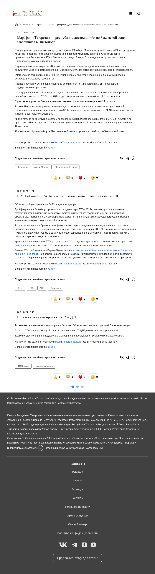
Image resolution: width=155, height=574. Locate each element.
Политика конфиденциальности (77, 533)
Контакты (77, 498)
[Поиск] (139, 13)
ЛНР (42, 288)
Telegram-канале (71, 142)
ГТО (32, 288)
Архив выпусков (77, 515)
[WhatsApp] (133, 158)
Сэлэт (20, 288)
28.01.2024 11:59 (25, 32)
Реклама (77, 471)
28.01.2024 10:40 (25, 312)
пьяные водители (44, 366)
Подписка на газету (77, 506)
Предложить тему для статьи (77, 558)
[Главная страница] (28, 13)
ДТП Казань (23, 366)
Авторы (77, 480)
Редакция (77, 489)
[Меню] (131, 13)
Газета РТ (77, 464)
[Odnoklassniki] (84, 545)
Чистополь (22, 167)
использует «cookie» (61, 398)
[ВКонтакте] (121, 158)
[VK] (63, 545)
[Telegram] (127, 158)
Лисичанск (56, 288)
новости (26, 24)
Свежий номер (77, 524)
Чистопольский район (66, 167)
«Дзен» (51, 147)
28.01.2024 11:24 (25, 191)
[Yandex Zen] (93, 545)
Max (57, 142)
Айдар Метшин (41, 167)
